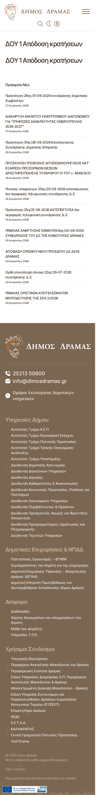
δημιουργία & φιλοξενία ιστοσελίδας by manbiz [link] (41, 778)
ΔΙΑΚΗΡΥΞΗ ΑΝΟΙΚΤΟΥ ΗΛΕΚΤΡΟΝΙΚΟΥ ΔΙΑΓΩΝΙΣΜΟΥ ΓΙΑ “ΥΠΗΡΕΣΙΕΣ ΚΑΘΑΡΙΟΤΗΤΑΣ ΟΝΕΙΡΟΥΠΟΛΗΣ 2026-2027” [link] (47, 121)
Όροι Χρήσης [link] (15, 769)
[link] (37, 11)
